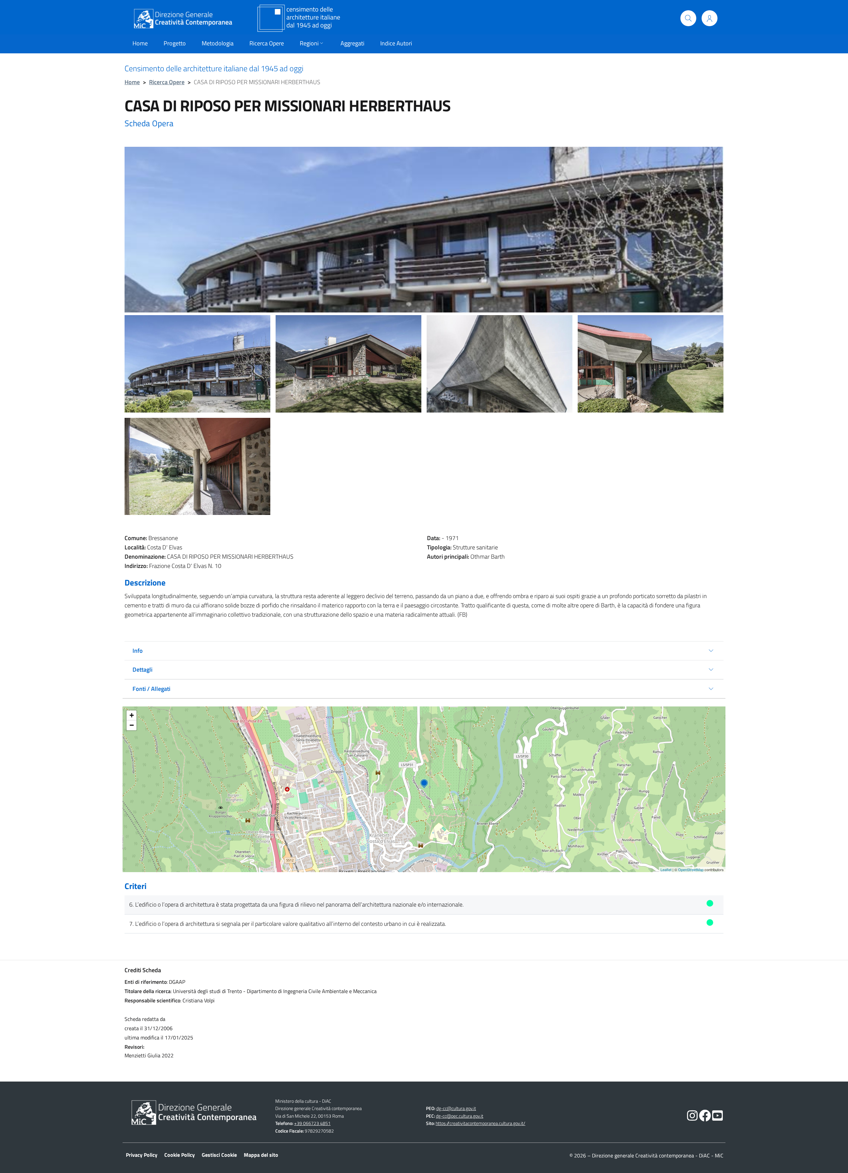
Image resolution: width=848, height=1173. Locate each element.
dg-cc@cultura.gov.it (456, 1108)
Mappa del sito (261, 1155)
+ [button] (132, 715)
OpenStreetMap (691, 869)
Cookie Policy (179, 1155)
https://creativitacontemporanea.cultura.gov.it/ (480, 1123)
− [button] (132, 725)
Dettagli (142, 669)
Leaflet (666, 869)
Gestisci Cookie (219, 1155)
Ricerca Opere (167, 82)
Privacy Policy (141, 1155)
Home (132, 82)
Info (137, 650)
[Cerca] (688, 18)
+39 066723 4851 (312, 1123)
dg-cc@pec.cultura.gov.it (459, 1116)
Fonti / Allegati (151, 688)
